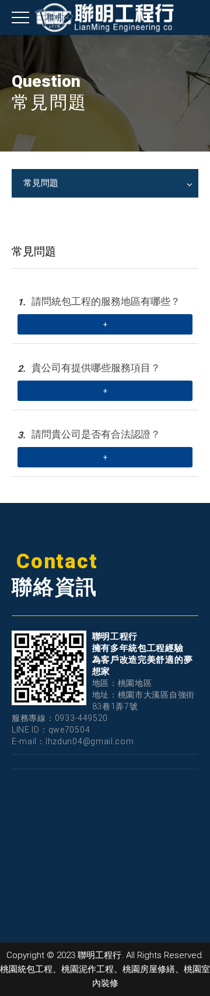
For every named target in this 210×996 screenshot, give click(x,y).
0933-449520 (81, 718)
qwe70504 (69, 729)
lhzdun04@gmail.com (90, 741)
